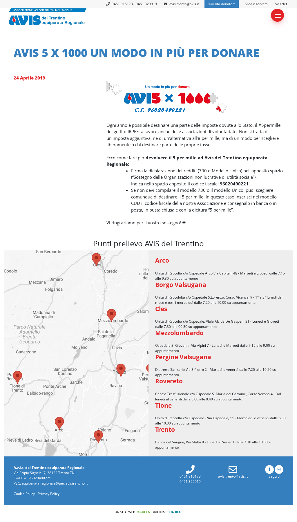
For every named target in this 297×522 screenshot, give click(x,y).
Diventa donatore (222, 3)
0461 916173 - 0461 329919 (134, 3)
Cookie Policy (24, 493)
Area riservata (256, 3)
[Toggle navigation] (277, 15)
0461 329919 (190, 481)
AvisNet (281, 3)
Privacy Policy (48, 493)
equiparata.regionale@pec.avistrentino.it (55, 483)
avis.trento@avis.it (184, 3)
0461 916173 (190, 476)
